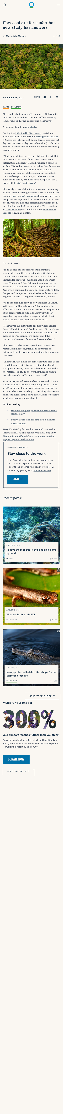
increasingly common (24, 196)
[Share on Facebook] (50, 97)
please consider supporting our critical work (29, 437)
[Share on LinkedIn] (44, 97)
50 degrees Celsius (47, 136)
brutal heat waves (24, 183)
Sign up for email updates (17, 436)
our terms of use (42, 470)
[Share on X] (57, 97)
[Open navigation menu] (58, 5)
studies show (13, 209)
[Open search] (4, 5)
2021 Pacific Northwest (28, 133)
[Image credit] (61, 46)
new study (30, 127)
